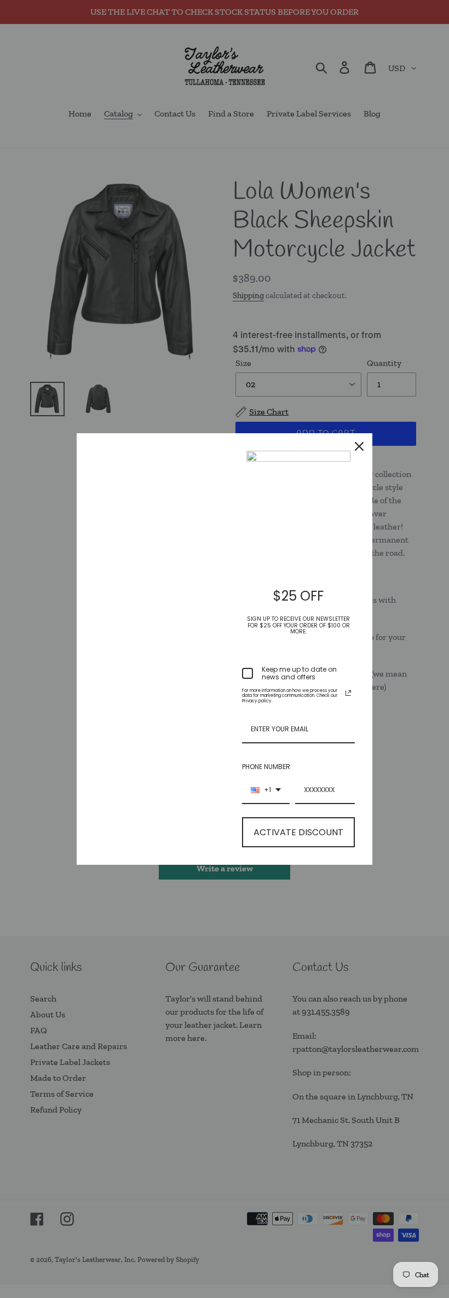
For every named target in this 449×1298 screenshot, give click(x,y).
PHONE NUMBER (266, 766)
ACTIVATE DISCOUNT (298, 832)
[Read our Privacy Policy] (348, 693)
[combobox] (266, 790)
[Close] (359, 446)
